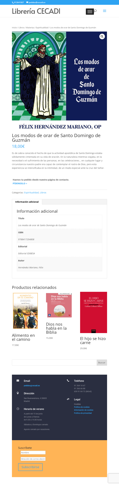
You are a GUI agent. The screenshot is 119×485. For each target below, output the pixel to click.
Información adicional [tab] (27, 201)
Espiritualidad (42, 27)
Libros (21, 27)
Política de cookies (82, 407)
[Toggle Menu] (89, 11)
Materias (30, 27)
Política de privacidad (83, 413)
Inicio (14, 27)
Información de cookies (83, 410)
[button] (102, 36)
